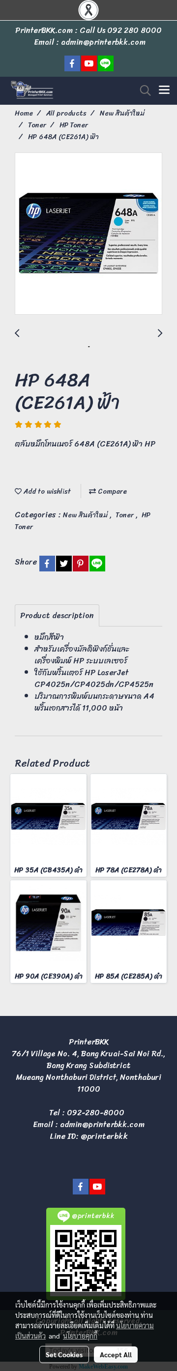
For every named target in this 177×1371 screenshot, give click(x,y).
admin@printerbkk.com (102, 1124)
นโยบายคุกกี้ (80, 1335)
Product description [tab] (57, 615)
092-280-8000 (95, 1112)
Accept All (116, 1354)
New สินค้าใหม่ (86, 515)
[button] (142, 90)
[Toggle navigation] (164, 90)
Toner (126, 515)
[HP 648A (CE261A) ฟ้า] (88, 234)
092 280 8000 (134, 30)
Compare (111, 491)
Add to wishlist (46, 491)
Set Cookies (64, 1354)
